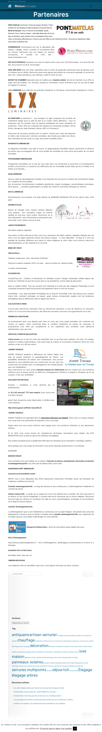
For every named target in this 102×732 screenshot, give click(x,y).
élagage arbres (25, 675)
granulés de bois (31, 652)
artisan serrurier (43, 635)
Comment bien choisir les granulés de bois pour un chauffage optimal (37, 696)
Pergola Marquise (75, 663)
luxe (82, 651)
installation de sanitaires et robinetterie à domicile (52, 652)
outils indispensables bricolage (68, 657)
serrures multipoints (29, 670)
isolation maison (74, 652)
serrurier (49, 670)
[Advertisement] (53, 596)
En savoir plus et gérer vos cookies (56, 728)
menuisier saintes (30, 657)
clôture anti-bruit (49, 641)
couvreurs (86, 641)
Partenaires (22, 1)
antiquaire (20, 635)
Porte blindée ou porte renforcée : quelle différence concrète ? (35, 692)
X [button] (74, 729)
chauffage (26, 640)
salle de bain (79, 666)
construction (59, 641)
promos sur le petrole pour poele (29, 666)
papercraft (66, 663)
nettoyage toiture (52, 657)
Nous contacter (13, 1)
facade (85, 646)
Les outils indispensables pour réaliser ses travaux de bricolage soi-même (39, 688)
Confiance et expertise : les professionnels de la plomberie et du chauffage (39, 703)
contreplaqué (67, 641)
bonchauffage (71, 635)
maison (18, 656)
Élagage (85, 670)
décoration (39, 645)
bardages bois (62, 635)
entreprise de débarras (56, 646)
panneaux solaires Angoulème (52, 663)
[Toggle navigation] (91, 6)
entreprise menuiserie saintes (73, 646)
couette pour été (77, 641)
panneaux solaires (27, 662)
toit (66, 670)
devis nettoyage (24, 646)
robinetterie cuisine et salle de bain (51, 666)
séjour (57, 670)
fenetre (90, 646)
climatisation (39, 641)
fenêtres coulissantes (18, 652)
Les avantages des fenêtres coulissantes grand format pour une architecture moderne (43, 700)
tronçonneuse (73, 670)
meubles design (41, 657)
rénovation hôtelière (68, 666)
